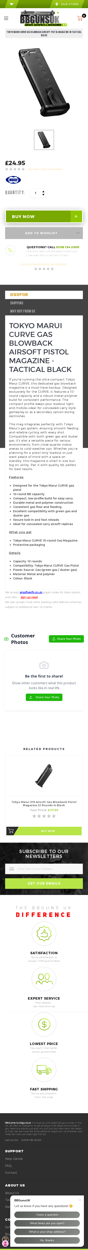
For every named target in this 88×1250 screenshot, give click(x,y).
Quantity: (15, 192)
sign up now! (29, 597)
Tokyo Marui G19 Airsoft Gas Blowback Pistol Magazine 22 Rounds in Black (44, 803)
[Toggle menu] (9, 18)
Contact (11, 1172)
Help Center (14, 1158)
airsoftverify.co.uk (31, 592)
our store (70, 4)
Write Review (54, 169)
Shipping (16, 303)
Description (19, 295)
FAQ (8, 1165)
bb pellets (68, 465)
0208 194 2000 (67, 247)
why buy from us (22, 311)
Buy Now (48, 831)
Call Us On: (11, 1139)
